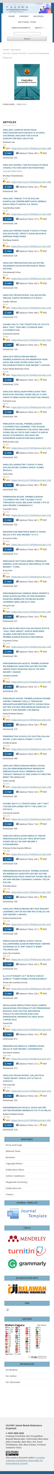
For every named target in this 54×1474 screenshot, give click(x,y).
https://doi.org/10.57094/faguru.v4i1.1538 (31, 407)
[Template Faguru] (27, 1218)
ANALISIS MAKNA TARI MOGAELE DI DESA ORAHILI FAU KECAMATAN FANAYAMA (25, 168)
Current (24, 16)
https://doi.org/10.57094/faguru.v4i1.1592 (31, 719)
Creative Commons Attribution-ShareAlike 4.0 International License (25, 1460)
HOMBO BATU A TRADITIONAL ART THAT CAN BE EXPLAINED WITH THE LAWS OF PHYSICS (26, 806)
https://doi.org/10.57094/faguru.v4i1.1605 (31, 892)
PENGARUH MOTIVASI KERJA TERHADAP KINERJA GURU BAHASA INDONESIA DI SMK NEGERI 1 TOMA (26, 564)
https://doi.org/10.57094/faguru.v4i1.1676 (31, 1091)
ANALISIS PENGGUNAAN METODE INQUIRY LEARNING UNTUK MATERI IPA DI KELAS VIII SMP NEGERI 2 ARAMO (26, 911)
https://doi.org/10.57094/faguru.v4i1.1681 (31, 1120)
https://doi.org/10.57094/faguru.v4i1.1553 (31, 515)
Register (33, 5)
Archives (38, 16)
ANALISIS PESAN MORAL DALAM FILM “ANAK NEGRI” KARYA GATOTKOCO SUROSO (23, 1078)
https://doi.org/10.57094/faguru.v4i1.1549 (31, 480)
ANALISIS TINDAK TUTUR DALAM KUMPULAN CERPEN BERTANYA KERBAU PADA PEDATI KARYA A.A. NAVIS (25, 201)
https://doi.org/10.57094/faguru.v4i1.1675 (31, 1058)
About (39, 28)
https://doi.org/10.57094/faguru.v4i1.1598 (31, 787)
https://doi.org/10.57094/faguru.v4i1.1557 (31, 576)
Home (11, 16)
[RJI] (27, 1294)
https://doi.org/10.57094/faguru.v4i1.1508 (31, 278)
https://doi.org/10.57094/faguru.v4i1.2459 (31, 819)
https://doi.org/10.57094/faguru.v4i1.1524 (31, 375)
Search (27, 39)
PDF (9, 153)
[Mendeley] (27, 1243)
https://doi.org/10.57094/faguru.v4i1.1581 (31, 611)
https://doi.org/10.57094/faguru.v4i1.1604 (31, 854)
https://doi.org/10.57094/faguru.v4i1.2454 (31, 340)
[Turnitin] (27, 1256)
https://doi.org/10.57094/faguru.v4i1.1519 (31, 307)
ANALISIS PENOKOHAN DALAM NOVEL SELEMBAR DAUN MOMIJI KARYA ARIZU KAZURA (24, 266)
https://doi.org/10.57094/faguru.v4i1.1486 (31, 182)
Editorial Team (27, 22)
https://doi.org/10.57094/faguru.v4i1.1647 (31, 959)
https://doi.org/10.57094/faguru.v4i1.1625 (31, 924)
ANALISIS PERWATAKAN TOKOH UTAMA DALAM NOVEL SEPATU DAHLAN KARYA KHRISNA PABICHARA (25, 233)
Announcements (21, 28)
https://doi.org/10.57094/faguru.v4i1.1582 (31, 646)
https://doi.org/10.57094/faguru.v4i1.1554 (31, 544)
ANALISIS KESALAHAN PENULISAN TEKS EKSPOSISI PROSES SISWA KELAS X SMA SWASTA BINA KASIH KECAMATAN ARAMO (26, 394)
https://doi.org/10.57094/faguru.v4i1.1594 (31, 749)
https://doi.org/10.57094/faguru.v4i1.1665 (31, 988)
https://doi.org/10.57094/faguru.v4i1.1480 (31, 148)
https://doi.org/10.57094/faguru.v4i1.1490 (31, 214)
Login (44, 5)
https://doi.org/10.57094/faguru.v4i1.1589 (31, 681)
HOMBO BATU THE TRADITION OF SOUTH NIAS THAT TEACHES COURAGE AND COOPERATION (26, 327)
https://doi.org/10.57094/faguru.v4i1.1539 (31, 448)
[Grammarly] (27, 1268)
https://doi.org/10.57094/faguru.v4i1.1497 (31, 246)
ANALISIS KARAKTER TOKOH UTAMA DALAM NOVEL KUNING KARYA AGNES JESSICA (23, 467)
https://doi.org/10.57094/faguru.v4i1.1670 (31, 1029)
